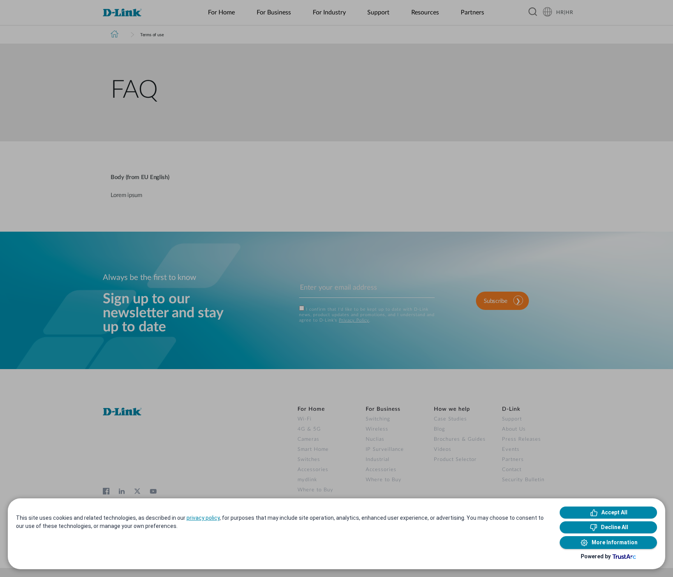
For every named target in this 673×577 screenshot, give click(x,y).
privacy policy (203, 518)
